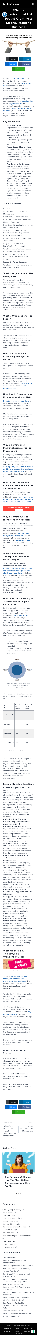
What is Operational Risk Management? (27, 1127)
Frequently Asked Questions (15, 262)
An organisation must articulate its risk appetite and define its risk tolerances (18, 499)
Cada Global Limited (23, 1325)
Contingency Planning (11, 1210)
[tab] (16, 1193)
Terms (18, 1328)
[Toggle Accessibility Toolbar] (4, 14)
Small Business (8, 1244)
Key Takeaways (10, 209)
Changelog (18, 1333)
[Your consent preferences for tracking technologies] (33, 1331)
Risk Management (10, 1218)
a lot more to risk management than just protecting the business (15, 978)
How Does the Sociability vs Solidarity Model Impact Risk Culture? (15, 256)
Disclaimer (7, 1331)
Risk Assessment (9, 1221)
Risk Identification (10, 1224)
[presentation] (18, 1162)
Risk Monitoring (9, 1233)
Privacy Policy (28, 1328)
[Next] (31, 1171)
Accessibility (28, 1331)
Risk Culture (7, 1215)
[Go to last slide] (5, 1171)
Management (8, 1212)
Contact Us (8, 1328)
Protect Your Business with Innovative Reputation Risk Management (9, 1129)
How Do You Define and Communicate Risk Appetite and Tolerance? (17, 238)
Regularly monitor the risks (16, 401)
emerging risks (23, 540)
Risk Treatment (8, 1241)
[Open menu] (33, 4)
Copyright (18, 1331)
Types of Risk (8, 1247)
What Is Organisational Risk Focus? (18, 217)
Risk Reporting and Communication (17, 1236)
